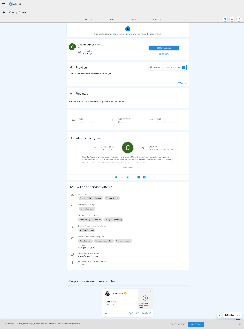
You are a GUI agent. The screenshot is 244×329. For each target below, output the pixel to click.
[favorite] (232, 18)
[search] (151, 67)
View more (128, 167)
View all (182, 83)
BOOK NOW (164, 54)
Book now (134, 313)
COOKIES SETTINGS (178, 324)
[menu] (3, 4)
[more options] (150, 291)
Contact (146, 313)
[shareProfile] (239, 18)
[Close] (240, 324)
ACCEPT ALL (196, 324)
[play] (145, 298)
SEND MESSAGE (164, 48)
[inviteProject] (224, 18)
